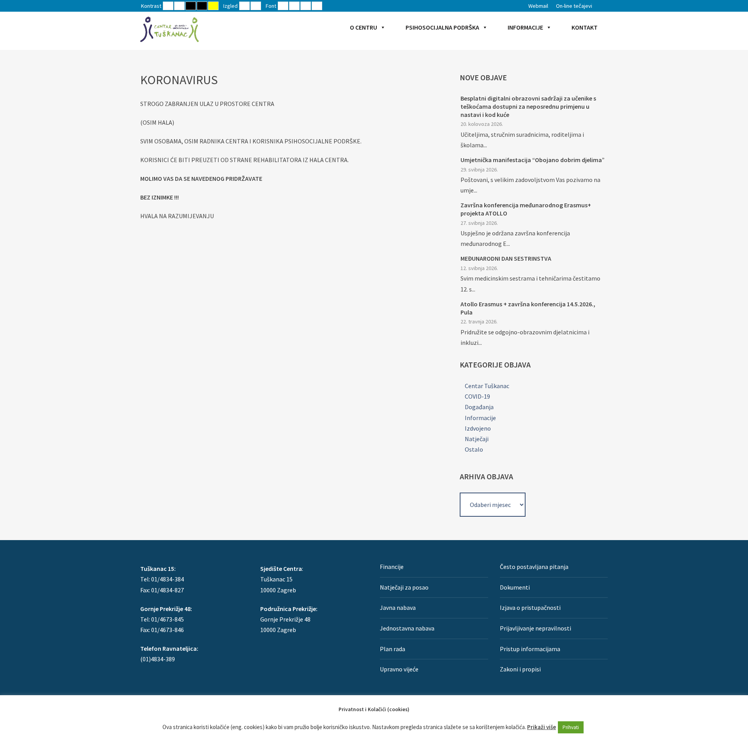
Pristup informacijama (530, 649)
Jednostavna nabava (407, 628)
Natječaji (477, 439)
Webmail (538, 5)
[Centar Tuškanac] (169, 29)
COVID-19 (477, 396)
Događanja (479, 407)
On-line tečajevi (574, 5)
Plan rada (392, 649)
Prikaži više (541, 727)
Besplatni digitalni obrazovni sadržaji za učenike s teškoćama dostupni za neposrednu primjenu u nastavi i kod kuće (528, 106)
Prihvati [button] (571, 727)
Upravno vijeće (399, 669)
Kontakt (585, 27)
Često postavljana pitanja (534, 566)
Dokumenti (515, 587)
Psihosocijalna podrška (442, 27)
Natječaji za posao (404, 587)
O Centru (363, 27)
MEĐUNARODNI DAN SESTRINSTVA (505, 258)
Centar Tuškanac (487, 386)
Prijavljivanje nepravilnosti (535, 628)
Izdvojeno (478, 428)
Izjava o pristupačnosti (530, 607)
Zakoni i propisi (520, 669)
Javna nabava (398, 607)
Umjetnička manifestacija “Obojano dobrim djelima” (532, 160)
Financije (392, 566)
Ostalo (474, 449)
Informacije (525, 27)
